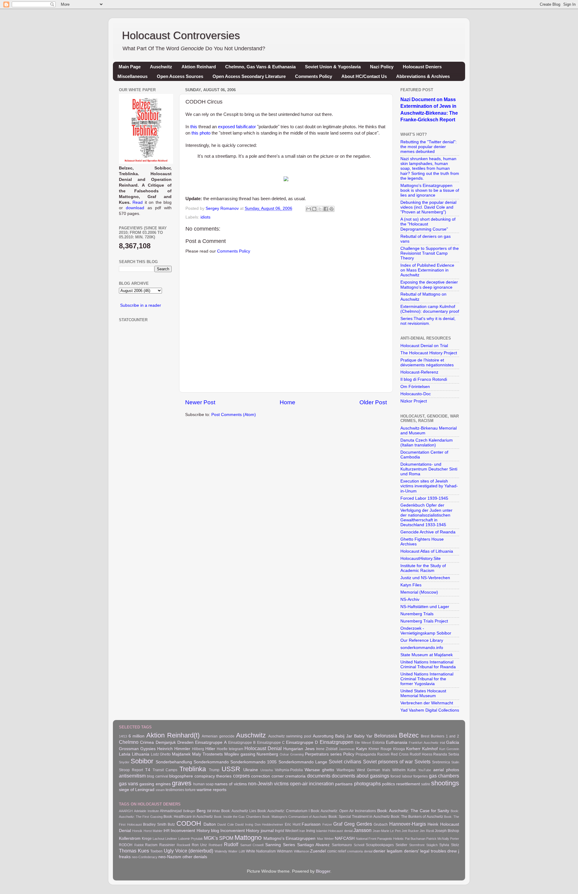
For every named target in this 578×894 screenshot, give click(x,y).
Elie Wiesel (363, 742)
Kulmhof (430, 749)
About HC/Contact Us (364, 76)
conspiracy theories (213, 776)
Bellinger (189, 811)
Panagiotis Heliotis (390, 838)
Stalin (455, 762)
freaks (125, 857)
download (135, 208)
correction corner (267, 776)
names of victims (231, 784)
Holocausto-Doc (415, 394)
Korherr (413, 749)
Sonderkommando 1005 (253, 762)
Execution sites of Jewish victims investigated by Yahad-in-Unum (429, 486)
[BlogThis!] (314, 209)
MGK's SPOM (218, 838)
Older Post (373, 402)
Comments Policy (313, 76)
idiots (205, 217)
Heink (432, 824)
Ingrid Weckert (286, 831)
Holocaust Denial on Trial (424, 345)
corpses (241, 775)
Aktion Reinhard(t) (173, 735)
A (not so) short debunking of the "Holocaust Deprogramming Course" (427, 224)
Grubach (381, 824)
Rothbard (215, 845)
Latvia (124, 754)
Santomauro (342, 845)
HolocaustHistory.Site (420, 558)
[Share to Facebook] (326, 209)
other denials (194, 857)
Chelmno (128, 742)
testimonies (175, 790)
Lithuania (140, 754)
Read (137, 202)
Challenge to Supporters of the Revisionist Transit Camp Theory (429, 253)
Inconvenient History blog (195, 830)
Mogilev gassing (239, 754)
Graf (337, 824)
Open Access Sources (180, 76)
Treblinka (192, 769)
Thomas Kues (134, 850)
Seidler (401, 845)
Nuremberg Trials (417, 614)
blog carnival (157, 776)
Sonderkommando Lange (302, 762)
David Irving (244, 824)
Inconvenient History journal (247, 830)
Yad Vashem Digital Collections (429, 710)
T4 (147, 770)
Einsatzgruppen (336, 742)
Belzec (409, 735)
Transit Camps (165, 770)
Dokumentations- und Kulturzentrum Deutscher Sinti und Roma (428, 469)
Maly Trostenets (207, 754)
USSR (231, 769)
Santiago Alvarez (313, 845)
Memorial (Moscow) (419, 592)
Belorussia (385, 735)
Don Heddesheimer (269, 824)
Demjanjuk (166, 742)
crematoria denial (359, 851)
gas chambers (444, 775)
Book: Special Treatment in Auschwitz (359, 817)
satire (425, 784)
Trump (214, 770)
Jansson (362, 830)
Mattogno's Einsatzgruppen (289, 838)
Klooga (399, 749)
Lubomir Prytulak (190, 838)
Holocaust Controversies (181, 35)
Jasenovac (347, 749)
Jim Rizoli (427, 831)
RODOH (125, 845)
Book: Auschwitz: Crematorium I (283, 811)
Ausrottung (323, 736)
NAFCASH (345, 838)
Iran (302, 831)
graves (181, 783)
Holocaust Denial (263, 748)
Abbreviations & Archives (423, 76)
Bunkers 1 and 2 (445, 736)
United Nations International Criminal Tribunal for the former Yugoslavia (426, 679)
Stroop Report (131, 770)
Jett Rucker (410, 831)
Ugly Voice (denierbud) (188, 850)
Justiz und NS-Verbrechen (425, 578)
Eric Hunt (292, 824)
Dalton (210, 824)
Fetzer (327, 824)
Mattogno (248, 837)
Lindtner (171, 838)
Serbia (453, 754)
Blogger (323, 871)
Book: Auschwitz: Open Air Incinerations (343, 811)
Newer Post (200, 402)
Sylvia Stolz (449, 845)
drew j (453, 851)
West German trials (373, 770)
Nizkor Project (413, 401)
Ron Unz (199, 845)
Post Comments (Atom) (233, 414)
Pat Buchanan (415, 838)
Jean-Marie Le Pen (387, 831)
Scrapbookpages (380, 845)
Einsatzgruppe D (302, 742)
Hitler (210, 749)
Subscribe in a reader (140, 305)
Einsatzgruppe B (242, 742)
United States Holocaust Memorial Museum (423, 693)
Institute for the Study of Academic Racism (423, 568)
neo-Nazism (169, 857)
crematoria (295, 776)
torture (190, 790)
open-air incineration (312, 783)
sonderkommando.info (421, 647)
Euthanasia (396, 742)
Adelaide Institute (146, 811)
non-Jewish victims (268, 783)
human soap (203, 784)
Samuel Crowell (252, 845)
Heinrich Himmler (173, 749)
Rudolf (231, 844)
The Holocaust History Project (428, 353)
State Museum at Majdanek (426, 655)
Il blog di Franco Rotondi (423, 379)
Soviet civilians (345, 761)
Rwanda (440, 754)
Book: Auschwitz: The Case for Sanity (413, 811)
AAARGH (126, 811)
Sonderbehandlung (174, 762)
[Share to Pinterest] (331, 209)
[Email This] (309, 209)
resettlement (408, 784)
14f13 (123, 736)
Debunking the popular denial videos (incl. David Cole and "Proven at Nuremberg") (428, 207)
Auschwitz (161, 66)
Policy (348, 754)
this (193, 126)
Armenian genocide (218, 736)
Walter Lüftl (236, 851)
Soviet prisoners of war (388, 761)
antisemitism (132, 775)
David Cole (225, 824)
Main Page (130, 66)
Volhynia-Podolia (289, 770)
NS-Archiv (409, 599)
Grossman (129, 749)
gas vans (128, 783)
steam (160, 790)
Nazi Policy (381, 66)
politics (388, 784)
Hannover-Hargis (407, 824)
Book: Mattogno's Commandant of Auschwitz (295, 816)
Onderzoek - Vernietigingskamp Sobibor (425, 630)
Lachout (158, 838)
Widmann (285, 851)
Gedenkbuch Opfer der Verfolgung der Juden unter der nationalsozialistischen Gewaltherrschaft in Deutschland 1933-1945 (426, 515)
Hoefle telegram (230, 749)
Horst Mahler (153, 831)
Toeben (156, 851)
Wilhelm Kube (404, 770)
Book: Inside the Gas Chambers (237, 816)
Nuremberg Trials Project (424, 621)
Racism (383, 754)
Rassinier (167, 845)
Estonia (378, 742)
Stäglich (432, 845)
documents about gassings (360, 775)
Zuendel (318, 851)
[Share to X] (320, 209)
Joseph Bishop (447, 831)
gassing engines (154, 784)
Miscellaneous (132, 76)
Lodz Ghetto (161, 754)
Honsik (137, 831)
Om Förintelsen (415, 386)
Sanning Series (280, 845)
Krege (147, 839)
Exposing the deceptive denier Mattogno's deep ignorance (429, 284)
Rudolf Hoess (421, 754)
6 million (137, 736)
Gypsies (148, 749)
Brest (425, 736)
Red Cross (400, 754)
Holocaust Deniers (422, 66)
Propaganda (366, 754)
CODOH (188, 823)
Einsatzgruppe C (271, 742)
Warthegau (346, 770)
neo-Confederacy (144, 857)
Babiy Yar (363, 736)
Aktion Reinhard (199, 66)
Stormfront (416, 845)
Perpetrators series (323, 754)
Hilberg (198, 749)
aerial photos (446, 770)
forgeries (420, 776)
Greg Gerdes (358, 824)
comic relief (336, 851)
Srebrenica (441, 762)
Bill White (213, 811)
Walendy (221, 851)
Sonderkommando (211, 762)
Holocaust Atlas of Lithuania (426, 551)
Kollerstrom (130, 838)
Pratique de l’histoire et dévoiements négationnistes (427, 362)
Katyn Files (410, 585)
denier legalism (387, 851)
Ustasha (266, 770)
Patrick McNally (437, 838)
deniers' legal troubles (425, 851)
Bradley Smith (154, 824)
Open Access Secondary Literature (249, 76)
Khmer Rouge (380, 749)
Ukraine (250, 770)
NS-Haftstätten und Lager (424, 606)
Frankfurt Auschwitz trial (427, 742)
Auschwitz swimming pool (289, 736)
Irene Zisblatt (326, 749)
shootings (445, 783)
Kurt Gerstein (449, 749)
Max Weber (325, 838)
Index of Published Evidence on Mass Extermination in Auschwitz (427, 270)
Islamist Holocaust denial (334, 831)
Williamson (301, 851)
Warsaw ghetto (319, 770)
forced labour (401, 776)
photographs (367, 783)
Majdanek (181, 754)
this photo (200, 133)
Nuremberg (267, 754)
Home (287, 402)
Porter (454, 838)
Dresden (185, 742)
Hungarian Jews (298, 749)
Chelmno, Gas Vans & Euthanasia (260, 66)
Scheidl (359, 845)
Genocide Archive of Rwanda (427, 532)
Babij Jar (343, 736)
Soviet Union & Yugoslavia (333, 66)
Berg (201, 811)
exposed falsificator (237, 126)
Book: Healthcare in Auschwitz (188, 817)
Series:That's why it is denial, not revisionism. (427, 321)
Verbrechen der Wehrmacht (426, 703)
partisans (344, 784)
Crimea (147, 742)
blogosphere (181, 776)
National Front (366, 838)
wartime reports (211, 789)
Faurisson (311, 824)
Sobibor (142, 761)
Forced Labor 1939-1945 (424, 498)
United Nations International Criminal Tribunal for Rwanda (428, 664)
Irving (310, 831)
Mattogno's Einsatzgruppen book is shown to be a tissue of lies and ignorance (429, 190)
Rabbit (139, 845)
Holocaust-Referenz (419, 372)
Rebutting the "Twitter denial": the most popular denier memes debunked (428, 147)
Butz (171, 824)
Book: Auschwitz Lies (238, 811)
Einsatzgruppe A (210, 742)
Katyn (361, 749)
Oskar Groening (292, 754)
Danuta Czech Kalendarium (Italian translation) (426, 442)
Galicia (452, 742)
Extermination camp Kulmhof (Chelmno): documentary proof (429, 309)
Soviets (422, 761)
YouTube (424, 770)
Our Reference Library (421, 640)
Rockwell (183, 845)
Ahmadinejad (171, 811)
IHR (166, 831)
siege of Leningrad (136, 789)
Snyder (124, 762)
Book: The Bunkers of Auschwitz (417, 817)
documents (319, 775)
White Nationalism (261, 851)
